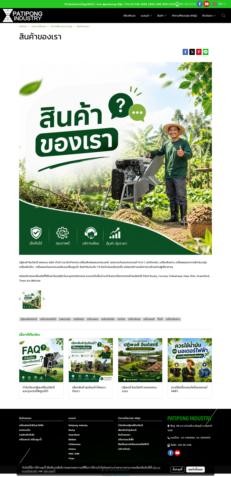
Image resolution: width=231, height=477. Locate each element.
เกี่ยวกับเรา (129, 16)
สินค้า (160, 16)
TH (220, 4)
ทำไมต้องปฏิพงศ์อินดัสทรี (130, 425)
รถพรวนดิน (24, 430)
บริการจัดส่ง (124, 449)
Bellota (72, 439)
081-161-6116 (185, 445)
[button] (223, 15)
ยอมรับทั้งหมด (195, 469)
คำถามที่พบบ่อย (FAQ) (184, 16)
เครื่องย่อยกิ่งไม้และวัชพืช (31, 425)
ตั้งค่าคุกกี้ (177, 469)
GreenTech (74, 435)
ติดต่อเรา (207, 16)
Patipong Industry (78, 425)
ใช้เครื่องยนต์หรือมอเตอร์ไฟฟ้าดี (133, 444)
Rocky (71, 430)
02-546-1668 (138, 4)
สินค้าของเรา (124, 435)
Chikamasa (74, 444)
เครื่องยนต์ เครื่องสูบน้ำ (30, 439)
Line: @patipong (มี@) (109, 4)
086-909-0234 (165, 4)
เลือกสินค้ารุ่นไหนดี (127, 430)
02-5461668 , (188, 437)
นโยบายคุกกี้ (49, 471)
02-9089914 (203, 437)
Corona (72, 449)
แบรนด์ (145, 16)
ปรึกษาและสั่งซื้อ (126, 439)
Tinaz (71, 458)
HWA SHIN (73, 454)
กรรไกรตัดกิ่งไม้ (26, 435)
